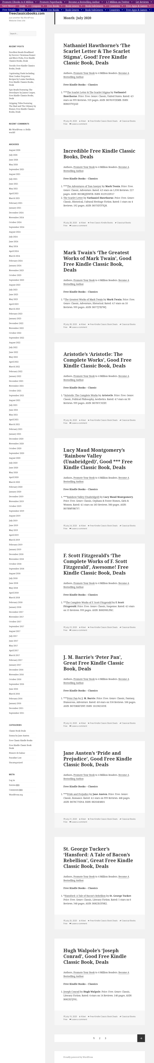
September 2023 (16, 280)
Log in (12, 780)
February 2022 (15, 371)
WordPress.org (16, 794)
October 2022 (15, 333)
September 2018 (16, 568)
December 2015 (16, 708)
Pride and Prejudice (78, 794)
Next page (141, 1038)
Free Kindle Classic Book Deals (104, 121)
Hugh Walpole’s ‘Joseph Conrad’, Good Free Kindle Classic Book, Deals (94, 956)
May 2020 (13, 472)
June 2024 (13, 241)
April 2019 (14, 535)
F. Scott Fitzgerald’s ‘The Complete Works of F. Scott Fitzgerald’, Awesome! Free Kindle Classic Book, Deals (95, 564)
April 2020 (14, 477)
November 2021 (16, 386)
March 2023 (14, 309)
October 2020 (15, 448)
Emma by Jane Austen (19, 735)
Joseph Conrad (71, 991)
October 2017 (15, 621)
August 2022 (14, 342)
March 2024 (14, 256)
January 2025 (15, 208)
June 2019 (13, 525)
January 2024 (15, 265)
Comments (16, 790)
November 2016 (16, 674)
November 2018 (16, 559)
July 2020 (13, 462)
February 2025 (15, 203)
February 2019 (15, 544)
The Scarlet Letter (73, 197)
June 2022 (13, 352)
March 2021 (14, 424)
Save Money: (9, 5)
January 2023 (15, 318)
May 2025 (13, 188)
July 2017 (13, 636)
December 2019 (16, 496)
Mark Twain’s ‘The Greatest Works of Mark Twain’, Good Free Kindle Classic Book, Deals (97, 261)
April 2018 (14, 592)
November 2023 (16, 270)
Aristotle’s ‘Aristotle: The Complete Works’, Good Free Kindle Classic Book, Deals (97, 360)
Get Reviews (142, 1)
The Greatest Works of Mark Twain (84, 299)
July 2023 (13, 289)
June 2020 (13, 467)
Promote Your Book (84, 73)
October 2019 (15, 506)
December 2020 (16, 438)
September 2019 (16, 511)
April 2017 (14, 650)
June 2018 (13, 583)
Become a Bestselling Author (84, 1)
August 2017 (14, 631)
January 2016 (15, 703)
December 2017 (16, 612)
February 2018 (15, 602)
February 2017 (15, 660)
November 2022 (16, 328)
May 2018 (13, 588)
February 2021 (15, 429)
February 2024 (15, 260)
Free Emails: (9, 9)
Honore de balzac (17, 753)
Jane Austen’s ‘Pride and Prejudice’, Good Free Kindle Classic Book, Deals (97, 759)
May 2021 (13, 414)
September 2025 (16, 169)
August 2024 (14, 232)
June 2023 (13, 294)
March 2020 (14, 482)
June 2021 (13, 410)
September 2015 (16, 713)
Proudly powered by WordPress (78, 1057)
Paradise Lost (15, 757)
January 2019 (15, 549)
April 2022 (14, 361)
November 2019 (16, 501)
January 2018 (15, 607)
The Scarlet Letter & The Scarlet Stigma (88, 92)
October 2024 (15, 222)
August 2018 (14, 573)
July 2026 (13, 155)
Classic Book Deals (17, 730)
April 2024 (14, 251)
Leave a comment (79, 124)
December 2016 (16, 669)
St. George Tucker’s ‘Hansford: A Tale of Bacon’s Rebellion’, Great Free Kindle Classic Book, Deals (98, 857)
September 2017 (16, 626)
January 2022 (15, 376)
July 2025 (13, 179)
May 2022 (13, 357)
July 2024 (13, 236)
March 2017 (14, 655)
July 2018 (13, 578)
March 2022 (14, 366)
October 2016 (15, 679)
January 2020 (15, 491)
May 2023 (13, 299)
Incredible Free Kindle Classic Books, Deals (99, 154)
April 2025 (14, 193)
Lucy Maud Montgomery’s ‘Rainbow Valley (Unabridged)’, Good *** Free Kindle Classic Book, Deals (98, 458)
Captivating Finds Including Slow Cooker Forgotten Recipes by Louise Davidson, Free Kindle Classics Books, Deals (22, 79)
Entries (14, 785)
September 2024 (16, 227)
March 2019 (14, 539)
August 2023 (14, 284)
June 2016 (13, 689)
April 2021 (14, 419)
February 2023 (15, 313)
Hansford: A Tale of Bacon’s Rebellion (85, 895)
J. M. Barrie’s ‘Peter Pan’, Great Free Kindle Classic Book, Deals (93, 663)
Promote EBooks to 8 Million (17, 1)
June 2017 (13, 641)
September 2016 (16, 684)
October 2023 (15, 275)
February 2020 (15, 487)
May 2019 (13, 530)
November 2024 (16, 217)
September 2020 (16, 453)
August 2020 (14, 458)
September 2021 (16, 395)
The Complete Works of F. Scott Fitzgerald (89, 602)
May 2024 (13, 246)
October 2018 (15, 564)
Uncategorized (16, 762)
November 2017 (16, 616)
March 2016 (14, 693)
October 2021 (15, 390)
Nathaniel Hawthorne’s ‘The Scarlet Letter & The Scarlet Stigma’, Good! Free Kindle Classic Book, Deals (96, 54)
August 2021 (14, 400)
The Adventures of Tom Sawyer (84, 186)
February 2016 (15, 698)
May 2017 (13, 645)
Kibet (83, 121)
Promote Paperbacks (51, 1)
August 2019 (14, 515)
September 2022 (16, 337)
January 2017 (15, 665)
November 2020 (16, 443)
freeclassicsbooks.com (27, 13)
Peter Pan (72, 698)
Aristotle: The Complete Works (81, 395)
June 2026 (13, 159)
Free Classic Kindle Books (20, 740)
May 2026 (13, 164)
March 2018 (14, 597)
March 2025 (14, 198)
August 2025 (14, 174)
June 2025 (13, 183)
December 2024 (16, 212)
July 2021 (13, 405)
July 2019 (13, 520)
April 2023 (14, 304)
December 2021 (16, 381)
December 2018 (16, 554)
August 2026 (14, 150)
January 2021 (15, 434)
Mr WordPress (15, 129)
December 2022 (16, 323)
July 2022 (13, 347)
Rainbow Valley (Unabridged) (83, 497)
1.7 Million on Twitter (117, 1)
